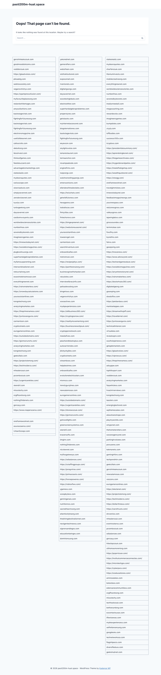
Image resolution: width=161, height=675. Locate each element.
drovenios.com (112, 514)
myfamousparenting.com (24, 262)
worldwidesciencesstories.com (27, 222)
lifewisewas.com (113, 618)
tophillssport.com (114, 370)
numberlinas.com (21, 227)
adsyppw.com (112, 366)
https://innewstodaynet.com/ (26, 242)
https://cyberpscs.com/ (116, 568)
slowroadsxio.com (21, 188)
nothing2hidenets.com (23, 400)
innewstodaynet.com (115, 193)
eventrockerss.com (114, 524)
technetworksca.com (115, 637)
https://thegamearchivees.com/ (120, 158)
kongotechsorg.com (22, 301)
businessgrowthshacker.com (72, 272)
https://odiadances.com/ (71, 459)
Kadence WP (105, 668)
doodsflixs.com (113, 296)
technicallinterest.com (116, 326)
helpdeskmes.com (68, 366)
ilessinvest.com (20, 153)
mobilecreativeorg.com (116, 79)
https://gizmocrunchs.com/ (25, 341)
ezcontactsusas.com (115, 613)
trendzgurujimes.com (69, 385)
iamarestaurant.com (69, 153)
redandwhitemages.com (24, 104)
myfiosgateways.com (69, 454)
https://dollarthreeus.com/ (117, 504)
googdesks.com (113, 632)
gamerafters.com (67, 64)
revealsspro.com (113, 336)
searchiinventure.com (69, 247)
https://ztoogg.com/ (115, 178)
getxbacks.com (66, 119)
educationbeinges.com (70, 534)
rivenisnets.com (67, 84)
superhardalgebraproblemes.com (28, 257)
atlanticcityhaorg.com (69, 514)
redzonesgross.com (115, 207)
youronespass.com (114, 202)
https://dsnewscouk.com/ (71, 410)
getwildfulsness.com (69, 198)
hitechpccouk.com (114, 543)
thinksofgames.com (22, 158)
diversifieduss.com (114, 647)
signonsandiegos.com (69, 529)
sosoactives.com (67, 301)
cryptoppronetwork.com (70, 331)
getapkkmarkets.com (115, 346)
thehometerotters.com (116, 430)
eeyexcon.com (66, 143)
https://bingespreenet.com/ (72, 222)
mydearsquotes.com (23, 178)
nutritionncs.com (67, 504)
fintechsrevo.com (67, 217)
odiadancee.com (113, 534)
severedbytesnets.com (24, 232)
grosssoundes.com (114, 222)
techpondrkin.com (114, 459)
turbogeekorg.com (22, 207)
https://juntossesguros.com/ (26, 316)
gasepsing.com (113, 247)
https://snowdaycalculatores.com (28, 291)
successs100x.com (114, 138)
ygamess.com (66, 489)
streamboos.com (67, 361)
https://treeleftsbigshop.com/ (119, 168)
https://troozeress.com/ (116, 252)
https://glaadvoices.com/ (24, 74)
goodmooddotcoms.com (24, 64)
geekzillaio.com (20, 356)
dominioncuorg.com (68, 538)
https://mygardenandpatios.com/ (120, 163)
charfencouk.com (114, 69)
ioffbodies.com (113, 133)
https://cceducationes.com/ (118, 573)
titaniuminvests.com (115, 74)
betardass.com (113, 583)
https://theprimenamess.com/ (27, 311)
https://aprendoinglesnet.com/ (119, 153)
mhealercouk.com (21, 370)
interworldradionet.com (24, 267)
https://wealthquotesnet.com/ (119, 173)
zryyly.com (111, 128)
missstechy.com (21, 390)
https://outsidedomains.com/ (26, 336)
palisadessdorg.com (69, 286)
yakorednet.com (67, 59)
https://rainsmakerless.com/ (26, 286)
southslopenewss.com (116, 341)
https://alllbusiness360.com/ (72, 311)
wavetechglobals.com (69, 99)
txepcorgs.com (66, 173)
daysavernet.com (21, 212)
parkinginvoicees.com (115, 440)
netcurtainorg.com (22, 272)
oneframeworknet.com (23, 421)
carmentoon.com (21, 321)
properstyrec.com (67, 114)
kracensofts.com (67, 435)
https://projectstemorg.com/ (26, 361)
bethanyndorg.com (114, 608)
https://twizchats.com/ (70, 193)
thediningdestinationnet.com (72, 519)
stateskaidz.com (21, 173)
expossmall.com (67, 79)
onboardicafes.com (68, 370)
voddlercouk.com (21, 69)
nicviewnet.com (67, 449)
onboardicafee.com (68, 252)
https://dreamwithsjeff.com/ (118, 311)
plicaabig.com (20, 79)
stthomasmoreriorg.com (116, 548)
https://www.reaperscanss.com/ (28, 410)
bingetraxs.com (67, 291)
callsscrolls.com (20, 143)
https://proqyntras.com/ (70, 469)
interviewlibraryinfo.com (70, 282)
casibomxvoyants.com (23, 217)
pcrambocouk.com (22, 375)
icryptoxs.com (112, 143)
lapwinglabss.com (114, 217)
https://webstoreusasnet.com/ (73, 227)
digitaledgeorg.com (114, 286)
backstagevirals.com (23, 114)
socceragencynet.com (116, 435)
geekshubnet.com (114, 652)
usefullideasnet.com (22, 138)
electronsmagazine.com (24, 133)
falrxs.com (111, 242)
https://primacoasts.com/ (71, 474)
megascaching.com (114, 109)
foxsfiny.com (112, 232)
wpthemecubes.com (115, 410)
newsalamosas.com (68, 390)
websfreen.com (67, 69)
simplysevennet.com (23, 193)
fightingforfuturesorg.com (25, 119)
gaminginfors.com (114, 454)
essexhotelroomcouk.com (25, 277)
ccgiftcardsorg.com (22, 395)
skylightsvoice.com (68, 148)
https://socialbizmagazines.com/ (28, 247)
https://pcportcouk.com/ (117, 553)
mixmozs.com (66, 380)
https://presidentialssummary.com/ (121, 148)
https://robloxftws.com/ (70, 484)
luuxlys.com (19, 202)
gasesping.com (113, 291)
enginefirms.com (67, 168)
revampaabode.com (69, 163)
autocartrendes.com (69, 346)
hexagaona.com (67, 202)
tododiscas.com (67, 207)
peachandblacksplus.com (71, 341)
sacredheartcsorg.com (70, 509)
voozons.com (112, 479)
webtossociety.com (22, 84)
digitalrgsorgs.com (68, 89)
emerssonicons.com (69, 183)
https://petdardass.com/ (117, 301)
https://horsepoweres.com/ (72, 479)
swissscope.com (21, 183)
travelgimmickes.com (115, 188)
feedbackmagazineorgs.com (118, 198)
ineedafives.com (67, 336)
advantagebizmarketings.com (27, 168)
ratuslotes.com (66, 277)
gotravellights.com (68, 420)
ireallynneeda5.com (115, 104)
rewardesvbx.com (114, 114)
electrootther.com (67, 104)
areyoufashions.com (22, 109)
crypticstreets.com (22, 326)
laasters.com (112, 400)
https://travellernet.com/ (117, 316)
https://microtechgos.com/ (118, 563)
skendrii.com (19, 385)
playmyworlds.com (114, 420)
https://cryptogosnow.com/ (72, 316)
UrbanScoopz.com (22, 431)
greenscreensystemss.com (72, 425)
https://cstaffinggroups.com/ (72, 464)
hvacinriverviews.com (115, 390)
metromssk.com (67, 257)
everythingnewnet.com (24, 282)
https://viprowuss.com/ (116, 356)
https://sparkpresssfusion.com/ (27, 94)
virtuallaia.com (112, 331)
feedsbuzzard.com (22, 163)
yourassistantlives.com (24, 296)
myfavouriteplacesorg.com (25, 99)
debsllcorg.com (20, 148)
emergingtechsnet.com (116, 405)
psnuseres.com (113, 445)
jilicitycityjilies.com (68, 351)
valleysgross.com (114, 212)
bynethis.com (112, 237)
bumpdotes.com (113, 123)
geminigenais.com (68, 499)
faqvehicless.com (114, 385)
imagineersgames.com (23, 237)
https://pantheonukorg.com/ (72, 267)
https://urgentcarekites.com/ (26, 380)
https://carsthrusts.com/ (117, 509)
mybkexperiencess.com (116, 622)
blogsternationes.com (69, 128)
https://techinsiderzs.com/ (25, 366)
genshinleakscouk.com (24, 59)
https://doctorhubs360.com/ (118, 282)
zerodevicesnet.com (22, 198)
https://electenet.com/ (116, 489)
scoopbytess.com (67, 494)
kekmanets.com (113, 449)
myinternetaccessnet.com (71, 123)
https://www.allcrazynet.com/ (119, 257)
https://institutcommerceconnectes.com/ (124, 558)
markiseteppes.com (115, 306)
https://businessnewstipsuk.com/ (74, 326)
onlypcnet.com (112, 425)
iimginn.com (65, 440)
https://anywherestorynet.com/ (120, 272)
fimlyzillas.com (66, 212)
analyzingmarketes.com (24, 306)
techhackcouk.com (114, 603)
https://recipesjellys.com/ (71, 262)
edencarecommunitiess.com (118, 588)
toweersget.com (67, 237)
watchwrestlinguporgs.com (72, 178)
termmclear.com (113, 227)
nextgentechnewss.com (70, 524)
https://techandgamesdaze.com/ (120, 262)
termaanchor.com (67, 158)
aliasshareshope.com (115, 415)
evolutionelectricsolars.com (72, 375)
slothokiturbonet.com (69, 74)
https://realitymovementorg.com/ (74, 321)
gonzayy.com (19, 405)
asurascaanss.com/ (22, 426)
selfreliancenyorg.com (116, 627)
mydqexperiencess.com (70, 306)
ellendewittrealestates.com (72, 188)
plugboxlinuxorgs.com (23, 252)
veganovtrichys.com (22, 89)
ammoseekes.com (114, 578)
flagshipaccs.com (114, 642)
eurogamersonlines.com (24, 331)
